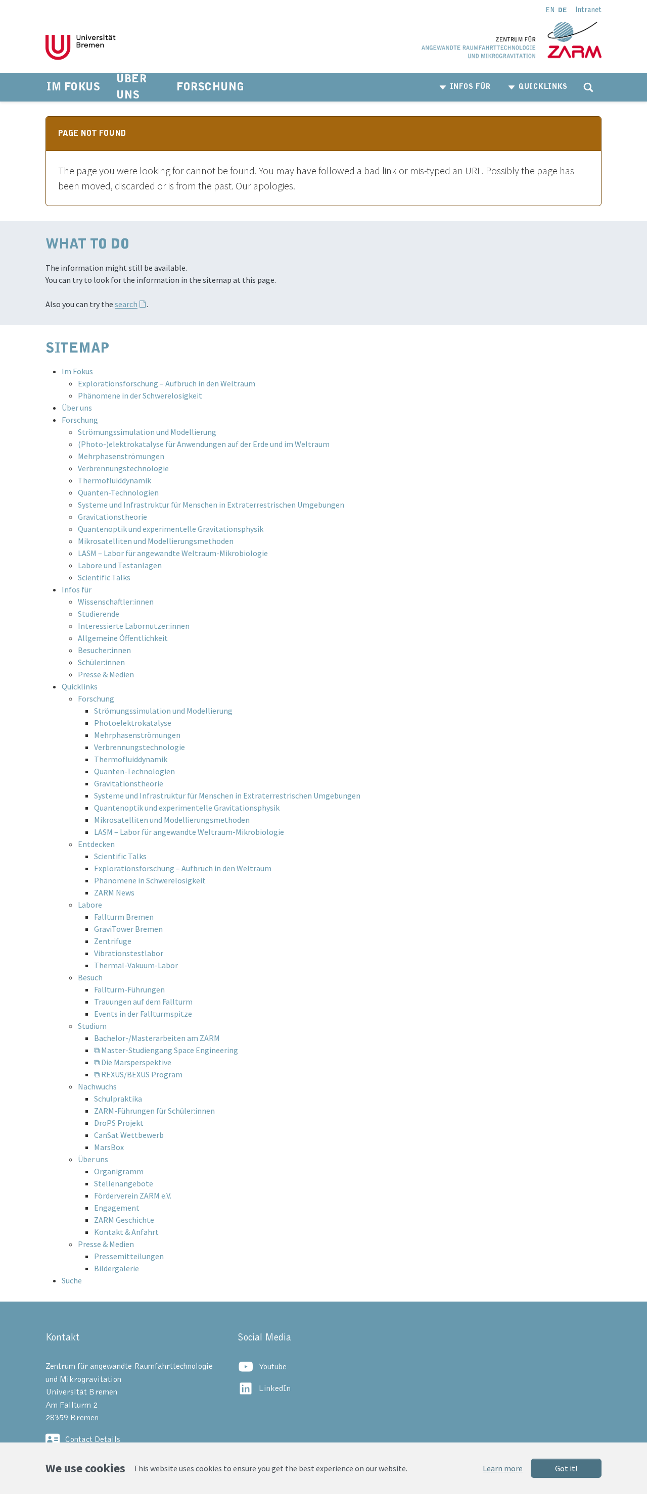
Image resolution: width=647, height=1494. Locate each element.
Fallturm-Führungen (129, 989)
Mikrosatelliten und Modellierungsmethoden (156, 541)
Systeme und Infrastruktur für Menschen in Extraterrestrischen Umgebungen (211, 505)
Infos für (76, 589)
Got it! (566, 1468)
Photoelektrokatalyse (132, 723)
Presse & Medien (106, 674)
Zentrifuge (112, 941)
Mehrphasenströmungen (121, 456)
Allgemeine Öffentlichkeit (123, 638)
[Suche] (588, 87)
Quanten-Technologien (118, 492)
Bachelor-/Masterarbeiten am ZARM (157, 1038)
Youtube (273, 1367)
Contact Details (92, 1439)
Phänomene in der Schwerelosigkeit (140, 395)
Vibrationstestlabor (128, 953)
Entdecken (96, 844)
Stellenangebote (123, 1183)
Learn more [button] (503, 1468)
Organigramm (119, 1171)
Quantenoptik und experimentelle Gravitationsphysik (170, 529)
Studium (92, 1026)
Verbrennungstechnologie (123, 468)
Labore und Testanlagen (120, 565)
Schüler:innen (101, 662)
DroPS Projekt (119, 1123)
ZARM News (114, 892)
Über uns (77, 408)
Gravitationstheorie (112, 517)
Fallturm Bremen (124, 917)
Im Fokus (77, 371)
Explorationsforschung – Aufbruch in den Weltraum (166, 383)
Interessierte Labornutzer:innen (134, 626)
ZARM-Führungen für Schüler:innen (154, 1111)
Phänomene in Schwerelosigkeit (150, 880)
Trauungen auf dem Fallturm (143, 1002)
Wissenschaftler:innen (116, 601)
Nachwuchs (97, 1086)
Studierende (98, 614)
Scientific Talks (104, 577)
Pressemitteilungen (129, 1256)
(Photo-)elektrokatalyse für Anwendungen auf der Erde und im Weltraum (204, 444)
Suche (72, 1280)
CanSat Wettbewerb (129, 1135)
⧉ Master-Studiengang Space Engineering (166, 1050)
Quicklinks (80, 686)
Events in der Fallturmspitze (143, 1014)
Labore (90, 905)
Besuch (90, 977)
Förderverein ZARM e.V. (132, 1195)
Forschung (80, 420)
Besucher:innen (104, 650)
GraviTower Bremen (128, 929)
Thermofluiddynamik (114, 480)
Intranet (588, 10)
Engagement (117, 1208)
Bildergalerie (116, 1268)
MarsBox (109, 1147)
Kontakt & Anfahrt (126, 1232)
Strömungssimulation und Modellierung (147, 432)
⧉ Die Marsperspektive (132, 1062)
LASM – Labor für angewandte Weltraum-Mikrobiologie (173, 553)
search (126, 304)
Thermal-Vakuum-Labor (136, 965)
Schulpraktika (118, 1098)
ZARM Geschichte (124, 1220)
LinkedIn (275, 1388)
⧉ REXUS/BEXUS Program (138, 1074)
